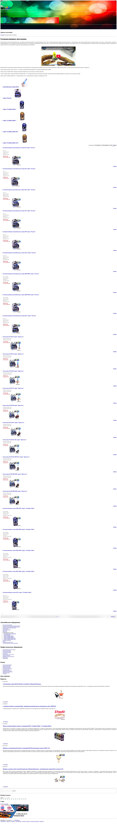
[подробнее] (5, 701)
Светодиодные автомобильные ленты (9, 627)
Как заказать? (6, 19)
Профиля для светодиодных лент (8, 656)
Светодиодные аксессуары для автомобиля (10, 643)
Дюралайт (4, 673)
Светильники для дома (7, 667)
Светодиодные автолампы (7, 624)
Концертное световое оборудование (9, 649)
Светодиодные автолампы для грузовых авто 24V (11, 625)
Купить (115, 166)
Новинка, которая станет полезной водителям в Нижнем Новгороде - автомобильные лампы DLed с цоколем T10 (33, 769)
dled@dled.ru (17, 820)
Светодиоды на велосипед (7, 668)
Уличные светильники (6, 666)
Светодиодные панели (7, 629)
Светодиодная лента (6, 655)
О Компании (5, 16)
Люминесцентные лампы (7, 670)
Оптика (4, 641)
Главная (2, 34)
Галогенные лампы (6, 669)
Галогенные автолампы (7, 640)
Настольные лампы (6, 672)
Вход (1, 803)
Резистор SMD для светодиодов (8, 654)
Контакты (5, 22)
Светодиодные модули (7, 651)
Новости (5, 18)
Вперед (113, 616)
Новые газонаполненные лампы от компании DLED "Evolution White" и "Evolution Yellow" (27, 726)
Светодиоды (5, 653)
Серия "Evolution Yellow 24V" (10, 639)
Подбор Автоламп (7, 21)
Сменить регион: (4, 1)
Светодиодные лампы (6, 665)
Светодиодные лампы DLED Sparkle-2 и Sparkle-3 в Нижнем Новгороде (22, 684)
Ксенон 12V (5, 630)
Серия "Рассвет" (7, 634)
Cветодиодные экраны (7, 650)
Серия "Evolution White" (9, 635)
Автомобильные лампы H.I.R (10, 633)
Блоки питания (5, 658)
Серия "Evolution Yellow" (9, 637)
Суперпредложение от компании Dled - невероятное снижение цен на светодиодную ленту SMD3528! (29, 706)
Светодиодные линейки (7, 652)
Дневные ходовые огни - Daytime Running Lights (11, 626)
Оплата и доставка (7, 20)
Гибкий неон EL (5, 628)
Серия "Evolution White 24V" (10, 638)
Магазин (5, 17)
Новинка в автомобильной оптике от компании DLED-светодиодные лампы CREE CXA (26, 748)
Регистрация (5, 803)
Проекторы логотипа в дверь (8, 642)
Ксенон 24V (5, 631)
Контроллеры (5, 657)
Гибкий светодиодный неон (7, 671)
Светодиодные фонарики (7, 664)
